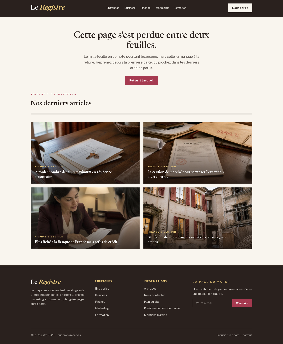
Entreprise (112, 7)
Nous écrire (240, 7)
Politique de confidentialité (162, 308)
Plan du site (152, 301)
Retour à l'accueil (141, 80)
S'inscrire (242, 303)
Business (130, 7)
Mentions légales (155, 315)
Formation (180, 7)
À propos (150, 288)
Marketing (162, 7)
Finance (146, 7)
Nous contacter (154, 295)
